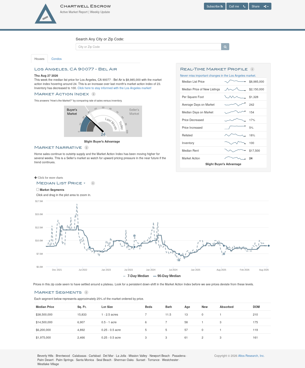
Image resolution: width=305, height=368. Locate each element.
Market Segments (51, 190)
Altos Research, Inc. (251, 355)
